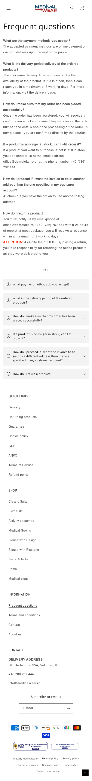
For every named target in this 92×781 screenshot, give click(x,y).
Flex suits (16, 511)
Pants (13, 569)
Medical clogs (19, 578)
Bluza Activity (18, 559)
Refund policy (19, 474)
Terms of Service (21, 465)
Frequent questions (23, 605)
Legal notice (71, 765)
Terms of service (28, 765)
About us (15, 634)
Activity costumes (21, 520)
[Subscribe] (68, 708)
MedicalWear (30, 759)
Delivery (15, 407)
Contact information (48, 772)
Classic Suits (18, 501)
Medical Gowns (20, 530)
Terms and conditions (24, 615)
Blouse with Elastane (24, 549)
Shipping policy (51, 765)
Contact (14, 624)
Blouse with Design (23, 540)
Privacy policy (70, 759)
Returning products (23, 417)
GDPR (13, 446)
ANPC (13, 455)
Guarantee (16, 426)
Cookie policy (18, 436)
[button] (8, 8)
